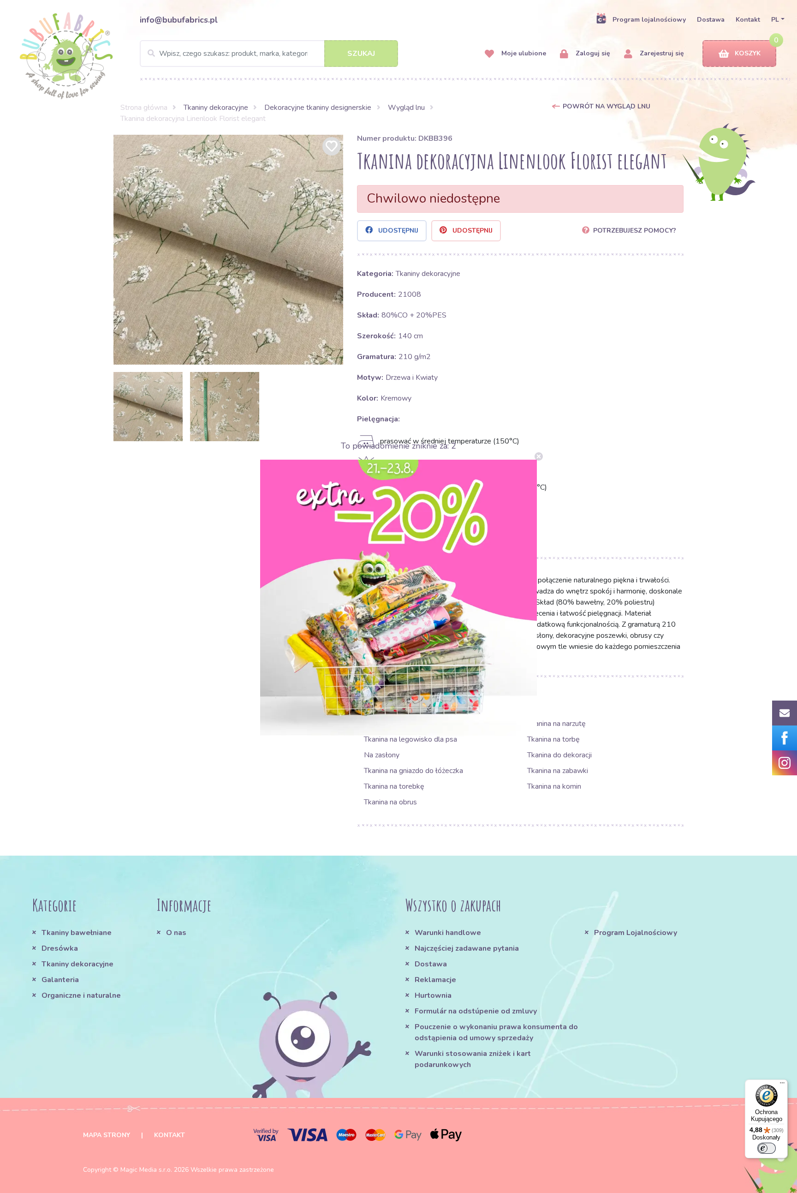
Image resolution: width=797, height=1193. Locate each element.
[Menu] (782, 1085)
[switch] (766, 1148)
